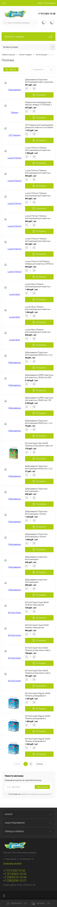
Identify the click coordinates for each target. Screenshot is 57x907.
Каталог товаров (14, 36)
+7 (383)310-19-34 (14, 877)
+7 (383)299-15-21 (14, 880)
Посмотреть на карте (12, 863)
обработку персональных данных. (36, 794)
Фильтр (12, 69)
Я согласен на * (29, 794)
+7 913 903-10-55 (46, 13)
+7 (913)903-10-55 (14, 874)
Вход (40, 3)
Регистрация (49, 3)
